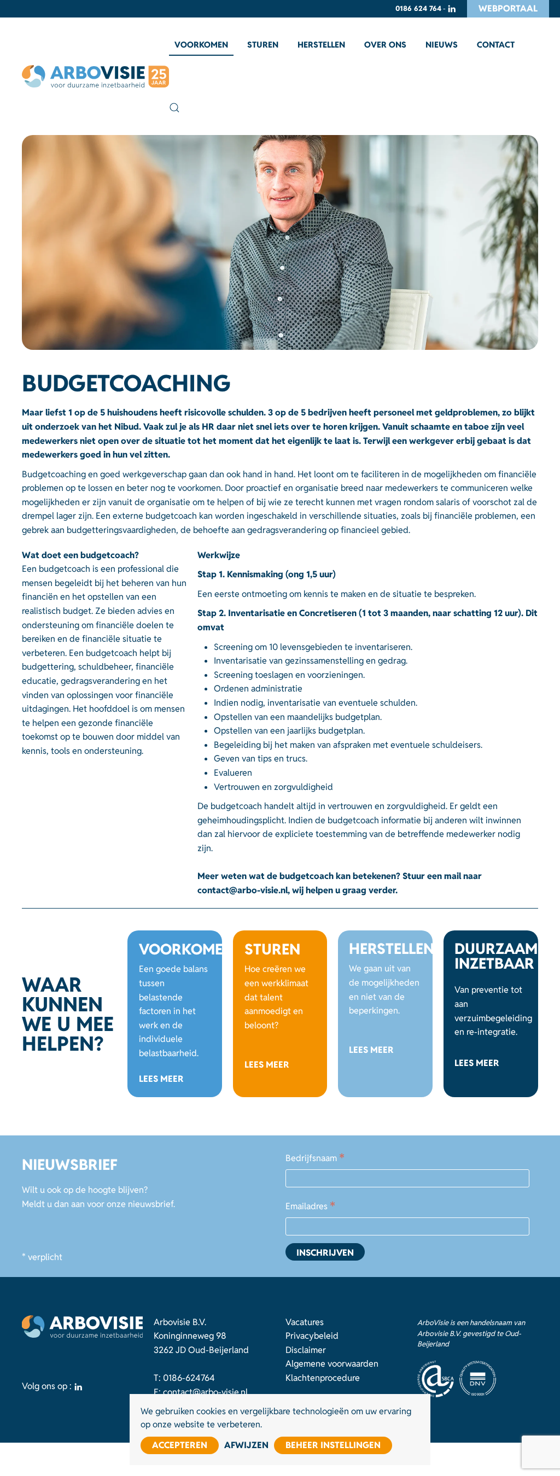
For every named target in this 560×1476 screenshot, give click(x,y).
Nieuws (441, 44)
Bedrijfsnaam (315, 1159)
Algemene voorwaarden (331, 1363)
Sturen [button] (262, 44)
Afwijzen (246, 1445)
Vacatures (304, 1322)
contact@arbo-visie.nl (205, 1392)
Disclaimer (305, 1350)
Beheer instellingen (333, 1445)
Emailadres (310, 1207)
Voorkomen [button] (201, 44)
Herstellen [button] (321, 44)
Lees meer (161, 1079)
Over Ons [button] (385, 44)
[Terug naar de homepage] (95, 76)
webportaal (508, 8)
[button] (174, 107)
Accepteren (179, 1445)
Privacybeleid (312, 1336)
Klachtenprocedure (322, 1378)
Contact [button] (496, 44)
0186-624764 (189, 1378)
